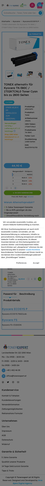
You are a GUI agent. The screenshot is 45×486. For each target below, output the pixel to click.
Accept (36, 263)
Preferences (21, 263)
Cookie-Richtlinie (33, 250)
